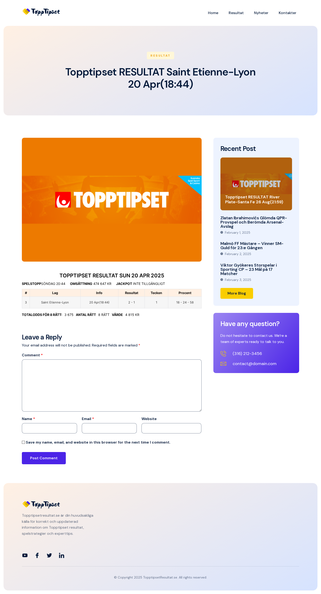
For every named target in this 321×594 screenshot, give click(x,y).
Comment (32, 355)
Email (88, 419)
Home (213, 12)
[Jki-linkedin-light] (61, 555)
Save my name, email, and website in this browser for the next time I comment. (98, 442)
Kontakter (287, 12)
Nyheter (261, 12)
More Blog (236, 293)
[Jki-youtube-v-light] (24, 555)
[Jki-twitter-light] (49, 555)
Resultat (236, 12)
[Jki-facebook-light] (37, 555)
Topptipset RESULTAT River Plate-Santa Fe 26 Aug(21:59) (254, 199)
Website (149, 419)
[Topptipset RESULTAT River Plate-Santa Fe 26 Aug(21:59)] (256, 183)
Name (28, 419)
